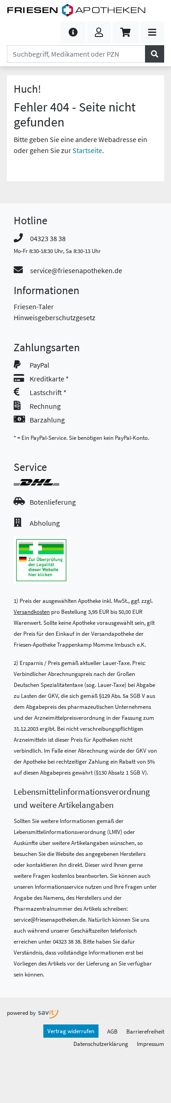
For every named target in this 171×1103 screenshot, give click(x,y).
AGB (112, 1031)
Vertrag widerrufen (70, 1030)
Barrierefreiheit (145, 1031)
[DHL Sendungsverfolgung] (45, 482)
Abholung (45, 523)
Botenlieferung (53, 502)
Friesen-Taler (34, 306)
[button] (73, 32)
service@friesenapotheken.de (76, 270)
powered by (22, 1012)
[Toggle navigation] (152, 32)
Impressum (150, 1043)
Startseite (87, 150)
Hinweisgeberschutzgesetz (54, 317)
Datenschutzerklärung (100, 1043)
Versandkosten (32, 611)
